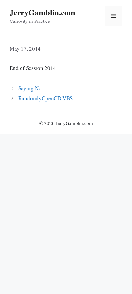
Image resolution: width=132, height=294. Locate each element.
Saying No (30, 88)
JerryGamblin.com (42, 12)
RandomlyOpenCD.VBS (45, 98)
